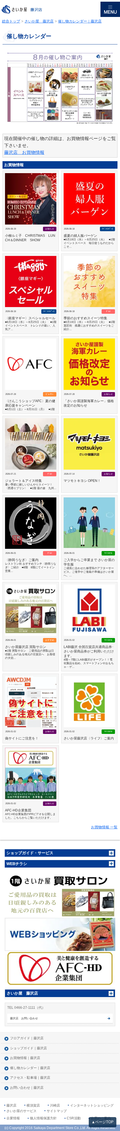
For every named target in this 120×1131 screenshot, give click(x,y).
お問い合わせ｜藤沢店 (27, 1087)
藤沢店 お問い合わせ (24, 1018)
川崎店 (55, 1105)
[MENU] (110, 9)
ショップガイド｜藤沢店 (28, 1048)
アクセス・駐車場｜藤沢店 (30, 1077)
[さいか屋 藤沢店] (50, 9)
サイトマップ (57, 1111)
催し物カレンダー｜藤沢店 (30, 1068)
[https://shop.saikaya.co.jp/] (60, 934)
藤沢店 (11, 1105)
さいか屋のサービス (21, 1111)
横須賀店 (33, 1105)
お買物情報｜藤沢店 (25, 1058)
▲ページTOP (103, 1122)
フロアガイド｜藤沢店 (27, 1038)
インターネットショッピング (92, 1105)
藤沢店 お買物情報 (24, 152)
